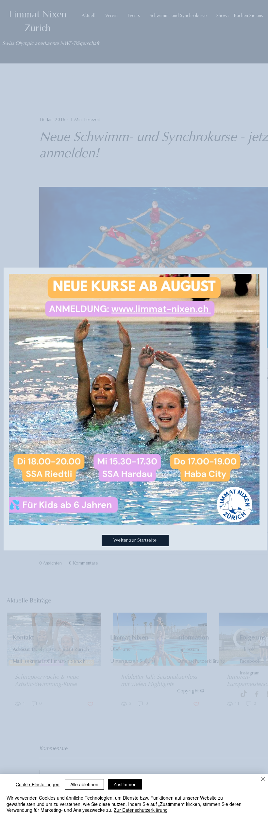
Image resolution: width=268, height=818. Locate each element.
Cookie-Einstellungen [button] (37, 784)
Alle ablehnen (84, 784)
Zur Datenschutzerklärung (141, 810)
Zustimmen (125, 784)
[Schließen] (263, 779)
